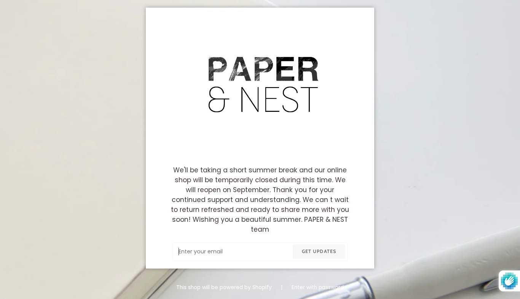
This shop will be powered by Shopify (224, 287)
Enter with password (318, 287)
